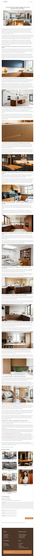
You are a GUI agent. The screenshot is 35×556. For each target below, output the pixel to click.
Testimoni (20, 545)
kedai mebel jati (14, 9)
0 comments (22, 9)
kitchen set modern (10, 447)
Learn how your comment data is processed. (19, 522)
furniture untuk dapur (4, 447)
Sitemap (20, 544)
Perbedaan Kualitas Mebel (22, 535)
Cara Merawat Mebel (22, 536)
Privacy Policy (21, 543)
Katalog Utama (6, 534)
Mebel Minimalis (6, 535)
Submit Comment (29, 518)
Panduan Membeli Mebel (22, 534)
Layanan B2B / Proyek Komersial (23, 547)
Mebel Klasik (6, 536)
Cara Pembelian (6, 544)
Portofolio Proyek (21, 546)
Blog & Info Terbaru (6, 545)
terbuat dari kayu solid (27, 80)
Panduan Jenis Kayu (22, 537)
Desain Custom (6, 537)
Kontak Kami (6, 543)
